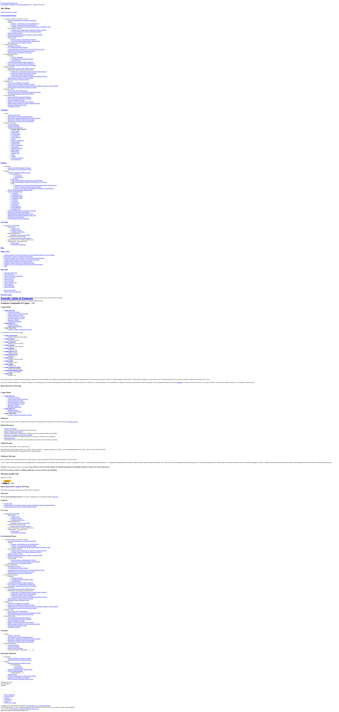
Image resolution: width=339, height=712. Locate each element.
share (6, 490)
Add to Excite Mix (9, 287)
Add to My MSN (9, 281)
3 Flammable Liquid (17, 196)
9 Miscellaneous (15, 206)
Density (13, 139)
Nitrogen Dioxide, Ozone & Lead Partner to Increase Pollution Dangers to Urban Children (33, 86)
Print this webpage (6, 295)
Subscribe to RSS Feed (10, 273)
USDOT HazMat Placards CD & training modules (22, 210)
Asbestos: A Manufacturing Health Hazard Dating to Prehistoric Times (30, 27)
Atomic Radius (15, 131)
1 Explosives (14, 193)
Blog (2, 248)
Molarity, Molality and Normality (13, 432)
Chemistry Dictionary (14, 126)
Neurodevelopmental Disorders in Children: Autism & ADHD (25, 35)
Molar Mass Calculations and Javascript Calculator (18, 435)
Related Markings (16, 207)
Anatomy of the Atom (14, 115)
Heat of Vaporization (17, 145)
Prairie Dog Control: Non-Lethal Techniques (23, 73)
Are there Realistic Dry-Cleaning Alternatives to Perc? (26, 31)
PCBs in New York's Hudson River (18, 90)
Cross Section (15, 135)
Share (8, 486)
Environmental (5, 4)
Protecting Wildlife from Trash (16, 100)
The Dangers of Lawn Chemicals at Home (19, 42)
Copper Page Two (9, 323)
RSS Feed (4, 269)
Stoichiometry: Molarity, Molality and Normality (21, 120)
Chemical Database (13, 124)
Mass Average (15, 150)
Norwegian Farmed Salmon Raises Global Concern (25, 41)
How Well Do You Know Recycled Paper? (20, 98)
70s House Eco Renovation (12, 225)
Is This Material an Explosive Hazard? (18, 218)
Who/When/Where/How (14, 321)
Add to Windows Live (10, 282)
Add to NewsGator (9, 277)
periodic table (71, 421)
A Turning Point (15, 60)
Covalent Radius (16, 134)
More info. (55, 497)
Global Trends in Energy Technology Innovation (21, 51)
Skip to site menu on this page (12, 292)
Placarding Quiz (15, 209)
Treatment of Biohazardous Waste (17, 105)
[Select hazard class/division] (17, 672)
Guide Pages (14, 179)
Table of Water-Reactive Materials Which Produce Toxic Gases (29, 182)
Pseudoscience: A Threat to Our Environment (20, 78)
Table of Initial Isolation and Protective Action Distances (27, 180)
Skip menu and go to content (9, 12)
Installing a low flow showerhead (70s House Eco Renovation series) (23, 264)
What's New (5, 251)
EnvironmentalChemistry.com (9, 3)
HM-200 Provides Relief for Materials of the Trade (22, 215)
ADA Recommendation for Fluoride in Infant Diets (22, 20)
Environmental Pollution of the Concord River (21, 94)
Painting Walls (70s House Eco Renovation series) (18, 261)
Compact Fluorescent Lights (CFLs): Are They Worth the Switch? (26, 49)
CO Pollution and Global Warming (18, 47)
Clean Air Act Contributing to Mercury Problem (21, 84)
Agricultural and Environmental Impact (22, 59)
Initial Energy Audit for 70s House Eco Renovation (18, 256)
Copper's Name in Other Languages (18, 313)
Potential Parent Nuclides (15, 326)
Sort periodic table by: (14, 650)
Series (13, 154)
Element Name (15, 153)
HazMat (4, 163)
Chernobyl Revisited (17, 57)
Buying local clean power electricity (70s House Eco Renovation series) (24, 258)
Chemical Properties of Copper (16, 317)
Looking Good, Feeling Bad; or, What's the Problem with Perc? (29, 30)
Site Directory (8, 699)
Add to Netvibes (8, 284)
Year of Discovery (16, 159)
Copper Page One (9, 310)
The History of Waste (14, 106)
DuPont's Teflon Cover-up (15, 33)
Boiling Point (15, 132)
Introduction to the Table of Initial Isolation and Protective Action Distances (36, 185)
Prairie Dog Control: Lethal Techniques (22, 75)
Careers (35, 4)
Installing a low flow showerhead (20, 235)
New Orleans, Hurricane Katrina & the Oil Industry (22, 65)
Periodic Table (8, 503)
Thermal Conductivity (17, 158)
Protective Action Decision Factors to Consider (28, 187)
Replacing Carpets (16, 230)
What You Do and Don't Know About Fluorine (21, 121)
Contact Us (7, 701)
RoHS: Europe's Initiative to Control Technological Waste (24, 103)
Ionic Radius (14, 147)
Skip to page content (10, 290)
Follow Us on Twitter (10, 702)
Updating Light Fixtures (18, 232)
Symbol (13, 156)
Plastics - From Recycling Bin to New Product (21, 102)
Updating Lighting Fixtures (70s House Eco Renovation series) (21, 259)
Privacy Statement (9, 695)
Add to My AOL (9, 279)
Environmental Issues (8, 15)
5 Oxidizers (14, 199)
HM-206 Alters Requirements (16, 217)
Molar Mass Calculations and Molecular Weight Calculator (24, 118)
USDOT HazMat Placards (15, 191)
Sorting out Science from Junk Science (18, 79)
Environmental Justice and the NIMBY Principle (21, 68)
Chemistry (12, 4)
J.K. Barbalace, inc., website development (38, 705)
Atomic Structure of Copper (15, 315)
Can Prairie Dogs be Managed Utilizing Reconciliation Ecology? (29, 76)
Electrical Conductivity (17, 140)
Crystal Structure (16, 137)
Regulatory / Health (13, 320)
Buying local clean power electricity (21, 238)
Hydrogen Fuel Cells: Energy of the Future (20, 52)
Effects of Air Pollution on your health (18, 83)
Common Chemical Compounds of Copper (20, 329)
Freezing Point (15, 143)
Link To (18, 486)
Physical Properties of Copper (16, 318)
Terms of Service (9, 696)
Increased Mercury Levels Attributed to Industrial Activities (24, 92)
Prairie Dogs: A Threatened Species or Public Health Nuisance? (29, 71)
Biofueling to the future (14, 46)
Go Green (4, 222)
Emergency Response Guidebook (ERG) (19, 172)
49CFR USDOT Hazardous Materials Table (20, 190)
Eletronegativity (15, 142)
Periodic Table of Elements (15, 127)
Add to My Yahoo (9, 274)
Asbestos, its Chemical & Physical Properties (23, 25)
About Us (7, 698)
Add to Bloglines (9, 285)
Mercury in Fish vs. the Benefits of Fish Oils (23, 39)
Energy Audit (15, 243)
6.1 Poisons (14, 201)
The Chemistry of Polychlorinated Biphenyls (20, 116)
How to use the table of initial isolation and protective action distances (34, 188)
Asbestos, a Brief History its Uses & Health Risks (25, 23)
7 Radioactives (15, 203)
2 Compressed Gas (16, 195)
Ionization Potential (16, 148)
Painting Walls (15, 228)
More (5, 266)
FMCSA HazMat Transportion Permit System (20, 214)
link (13, 490)
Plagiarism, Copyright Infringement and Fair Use (25, 709)
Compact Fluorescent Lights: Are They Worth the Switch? (20, 507)
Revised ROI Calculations (18, 244)
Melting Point (15, 151)
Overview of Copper (13, 312)
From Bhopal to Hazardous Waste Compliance (21, 62)
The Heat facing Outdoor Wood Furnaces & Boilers (22, 87)
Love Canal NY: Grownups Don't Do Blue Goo (21, 63)
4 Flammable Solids (16, 198)
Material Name (19, 177)
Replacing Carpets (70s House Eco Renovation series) (19, 263)
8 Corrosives (14, 204)
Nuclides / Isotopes (13, 324)
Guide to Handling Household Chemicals (19, 97)
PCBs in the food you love (15, 36)
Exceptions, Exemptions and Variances (18, 212)
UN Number (18, 176)
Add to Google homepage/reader (13, 276)
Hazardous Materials (23, 4)
